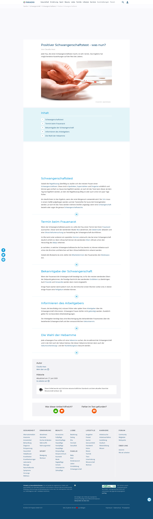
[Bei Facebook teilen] (3, 250)
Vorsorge (26, 473)
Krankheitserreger (29, 459)
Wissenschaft (90, 462)
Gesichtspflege (60, 440)
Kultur (88, 448)
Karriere (93, 2)
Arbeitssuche (103, 435)
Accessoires (59, 435)
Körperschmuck (61, 454)
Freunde (48, 282)
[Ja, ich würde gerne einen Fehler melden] (94, 411)
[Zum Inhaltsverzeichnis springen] (76, 214)
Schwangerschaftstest (49, 6)
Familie (79, 2)
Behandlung (27, 443)
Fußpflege (59, 437)
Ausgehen (89, 435)
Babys (55, 243)
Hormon (76, 237)
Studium (102, 443)
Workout (43, 458)
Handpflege (59, 446)
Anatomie (26, 437)
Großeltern (94, 279)
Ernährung (54, 2)
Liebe (73, 2)
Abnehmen (43, 435)
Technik (88, 454)
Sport (61, 2)
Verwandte (59, 282)
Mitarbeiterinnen (78, 255)
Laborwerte (27, 462)
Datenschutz (117, 508)
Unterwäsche (60, 468)
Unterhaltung (90, 459)
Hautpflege (59, 448)
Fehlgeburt (59, 289)
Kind (71, 458)
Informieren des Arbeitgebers (57, 131)
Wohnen (89, 465)
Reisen (88, 451)
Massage (26, 465)
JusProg (104, 493)
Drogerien (95, 186)
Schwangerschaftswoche (73, 207)
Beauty (67, 2)
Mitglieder (122, 437)
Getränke (43, 437)
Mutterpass (105, 255)
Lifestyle (86, 2)
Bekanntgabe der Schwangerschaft (59, 127)
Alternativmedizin (29, 435)
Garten (88, 440)
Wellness (26, 476)
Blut (78, 230)
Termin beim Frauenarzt (55, 123)
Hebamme (73, 340)
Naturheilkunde (28, 468)
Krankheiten (27, 457)
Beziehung (73, 435)
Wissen (101, 448)
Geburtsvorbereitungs (49, 346)
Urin (104, 199)
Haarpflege (59, 443)
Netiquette (122, 440)
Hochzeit (73, 443)
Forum (112, 2)
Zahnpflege (59, 470)
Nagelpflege (59, 462)
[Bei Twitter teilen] (3, 255)
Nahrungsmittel (45, 446)
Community (123, 435)
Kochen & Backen (45, 440)
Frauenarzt (106, 227)
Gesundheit (45, 2)
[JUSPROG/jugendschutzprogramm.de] (109, 486)
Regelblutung (54, 184)
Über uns (123, 446)
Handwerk (89, 446)
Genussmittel (90, 443)
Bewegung (43, 455)
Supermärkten (82, 186)
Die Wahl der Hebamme (55, 136)
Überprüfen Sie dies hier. (81, 501)
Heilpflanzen (27, 454)
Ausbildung (103, 440)
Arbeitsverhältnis (105, 437)
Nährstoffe (43, 443)
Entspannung (27, 448)
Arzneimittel (27, 440)
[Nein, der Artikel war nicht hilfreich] (62, 411)
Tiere (87, 457)
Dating (72, 437)
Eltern (88, 240)
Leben (72, 464)
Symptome (27, 470)
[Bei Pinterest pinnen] (3, 260)
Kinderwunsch (75, 461)
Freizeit (88, 437)
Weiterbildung (104, 446)
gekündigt (92, 311)
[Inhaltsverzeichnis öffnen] (149, 500)
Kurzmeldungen (103, 2)
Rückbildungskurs (71, 346)
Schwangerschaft (35, 6)
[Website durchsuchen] (123, 2)
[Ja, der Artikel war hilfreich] (55, 411)
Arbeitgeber (91, 308)
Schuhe (58, 465)
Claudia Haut (41, 367)
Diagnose (26, 446)
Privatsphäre (126, 508)
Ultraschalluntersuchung (54, 232)
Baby (72, 455)
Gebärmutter (96, 230)
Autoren (121, 450)
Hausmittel (27, 451)
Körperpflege (60, 451)
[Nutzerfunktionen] (127, 2)
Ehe (71, 440)
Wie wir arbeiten (124, 453)
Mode (57, 459)
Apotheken (72, 186)
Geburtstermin (89, 321)
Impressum (109, 508)
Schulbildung (74, 466)
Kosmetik (59, 457)
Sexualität (73, 446)
